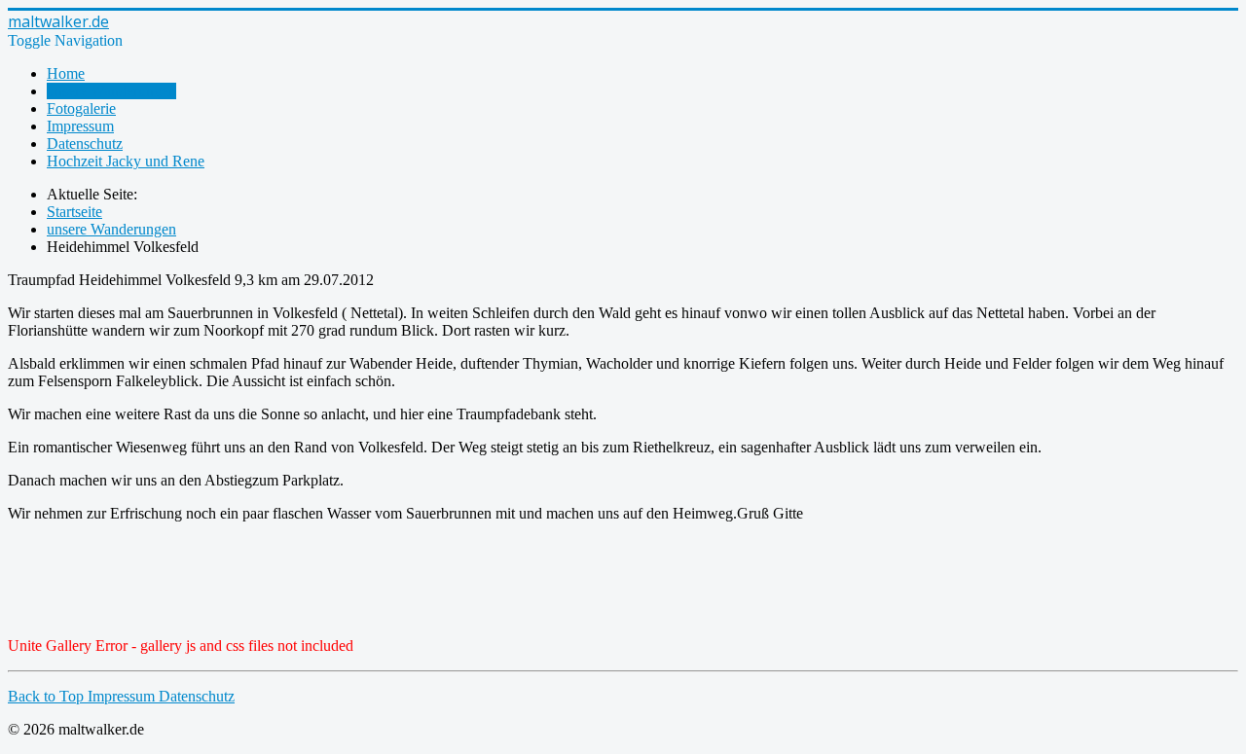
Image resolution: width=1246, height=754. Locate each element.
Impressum (80, 126)
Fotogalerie (81, 108)
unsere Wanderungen (111, 91)
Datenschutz (85, 143)
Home (66, 73)
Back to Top (48, 696)
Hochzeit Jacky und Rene (125, 161)
